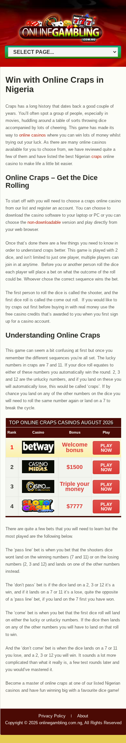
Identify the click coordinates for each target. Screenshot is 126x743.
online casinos (32, 135)
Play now (106, 448)
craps (96, 156)
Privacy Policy (52, 715)
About (82, 715)
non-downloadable (44, 222)
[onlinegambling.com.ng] (60, 42)
